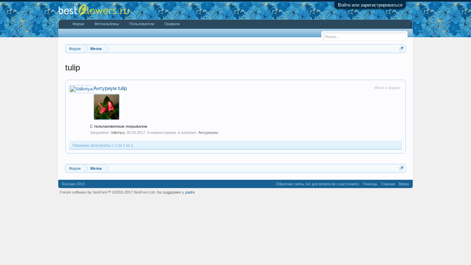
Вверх (404, 184)
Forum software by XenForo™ (108, 192)
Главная (388, 184)
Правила (172, 24)
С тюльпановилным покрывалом (118, 126)
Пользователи (141, 24)
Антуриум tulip (110, 88)
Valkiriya (117, 132)
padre (190, 192)
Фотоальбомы (106, 24)
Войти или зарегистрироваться (370, 5)
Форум (78, 24)
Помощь (370, 184)
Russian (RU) (73, 184)
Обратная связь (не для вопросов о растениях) (317, 184)
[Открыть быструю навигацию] (401, 48)
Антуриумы (208, 132)
